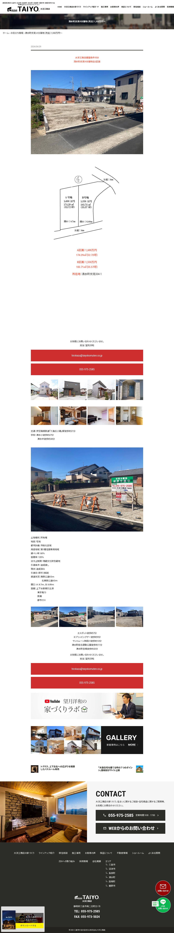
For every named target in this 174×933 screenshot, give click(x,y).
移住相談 (137, 7)
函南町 (112, 881)
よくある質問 (160, 7)
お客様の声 (114, 7)
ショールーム (148, 7)
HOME (60, 7)
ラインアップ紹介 (89, 7)
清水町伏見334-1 (92, 274)
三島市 (112, 864)
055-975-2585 (87, 369)
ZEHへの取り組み (67, 861)
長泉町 (112, 873)
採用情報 (170, 7)
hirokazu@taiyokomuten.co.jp (87, 355)
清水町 (112, 877)
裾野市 (112, 886)
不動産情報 (122, 853)
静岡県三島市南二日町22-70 (87, 906)
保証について (126, 7)
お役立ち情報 (17, 33)
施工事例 (104, 7)
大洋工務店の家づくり (72, 7)
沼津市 (112, 869)
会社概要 (96, 861)
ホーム (6, 33)
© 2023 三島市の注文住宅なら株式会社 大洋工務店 (87, 930)
